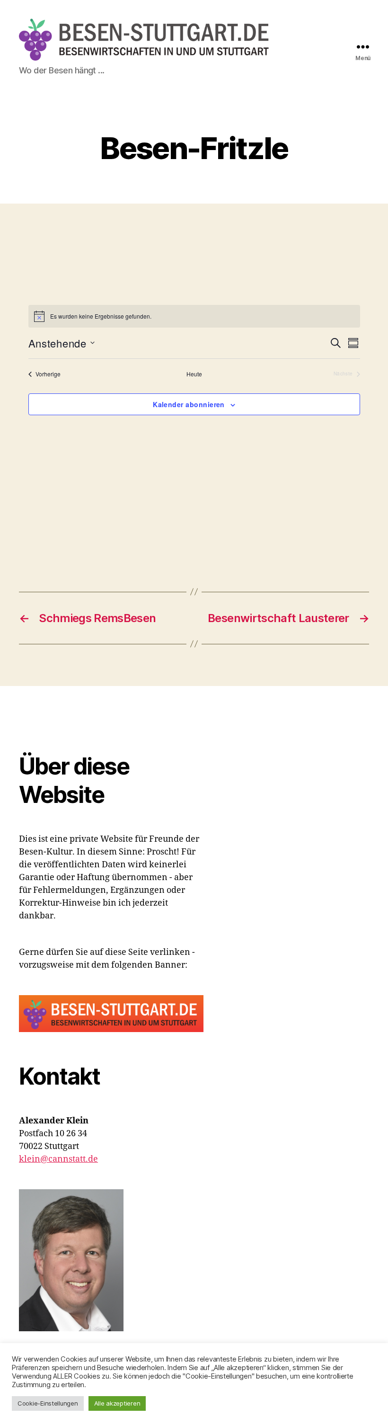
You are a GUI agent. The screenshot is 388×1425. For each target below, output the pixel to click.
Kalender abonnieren (189, 404)
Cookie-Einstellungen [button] (48, 1403)
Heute (194, 374)
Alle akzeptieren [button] (117, 1403)
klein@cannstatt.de (58, 1159)
